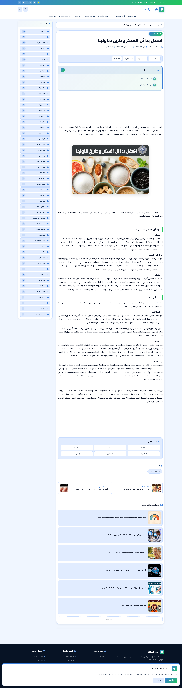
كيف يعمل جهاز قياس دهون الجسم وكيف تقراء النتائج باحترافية (123, 587)
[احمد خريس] (38, 2)
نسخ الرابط (127, 58)
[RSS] (19, 2)
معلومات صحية (154, 34)
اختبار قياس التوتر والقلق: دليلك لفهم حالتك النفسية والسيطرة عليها (122, 517)
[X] (30, 2)
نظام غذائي (39, 660)
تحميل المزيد (109, 619)
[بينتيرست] (27, 2)
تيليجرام (143, 454)
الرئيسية (102, 656)
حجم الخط (153, 58)
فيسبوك (142, 447)
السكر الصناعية (152, 303)
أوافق (170, 680)
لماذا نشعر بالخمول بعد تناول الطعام (133, 605)
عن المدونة (101, 660)
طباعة (115, 58)
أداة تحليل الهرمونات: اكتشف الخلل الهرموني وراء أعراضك (126, 534)
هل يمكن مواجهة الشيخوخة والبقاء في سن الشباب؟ (127, 552)
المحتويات (140, 58)
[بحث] (25, 9)
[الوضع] (20, 9)
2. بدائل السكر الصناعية (145, 85)
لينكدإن (109, 454)
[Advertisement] (110, 108)
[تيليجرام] (23, 2)
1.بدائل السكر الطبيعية (146, 78)
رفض (158, 680)
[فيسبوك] (34, 2)
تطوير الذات (70, 660)
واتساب (76, 447)
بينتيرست (75, 454)
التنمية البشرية (69, 656)
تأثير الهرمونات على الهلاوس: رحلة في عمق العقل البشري (126, 570)
